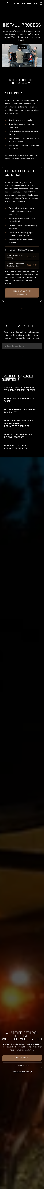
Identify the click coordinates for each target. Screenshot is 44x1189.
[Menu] (2, 3)
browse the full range (23, 1071)
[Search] (7, 3)
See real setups (22, 1065)
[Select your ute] (36, 3)
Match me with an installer (22, 292)
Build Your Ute (22, 1058)
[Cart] (41, 3)
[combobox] (22, 346)
